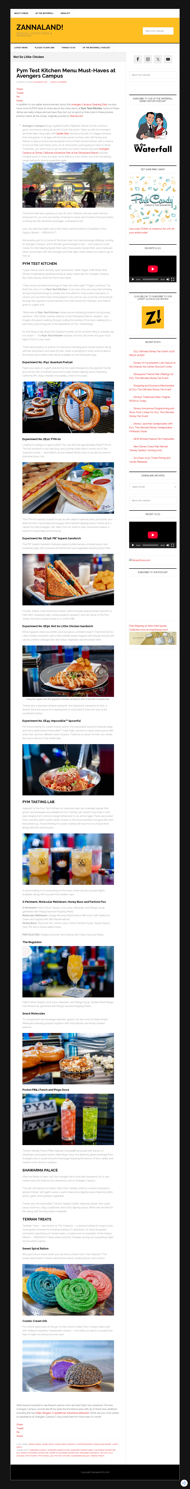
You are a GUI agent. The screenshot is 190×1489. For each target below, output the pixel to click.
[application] (152, 269)
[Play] (133, 279)
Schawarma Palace (80, 1456)
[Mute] (167, 279)
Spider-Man (62, 133)
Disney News (48, 1444)
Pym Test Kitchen (62, 1456)
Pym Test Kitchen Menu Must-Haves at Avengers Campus (65, 73)
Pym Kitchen (31, 1456)
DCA (18, 1453)
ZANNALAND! (39, 27)
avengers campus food (59, 1450)
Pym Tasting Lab (45, 1456)
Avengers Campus (38, 1450)
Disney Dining (35, 1444)
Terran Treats (97, 1456)
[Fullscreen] (172, 279)
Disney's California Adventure (64, 1453)
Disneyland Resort (102, 1444)
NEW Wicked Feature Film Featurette (153, 439)
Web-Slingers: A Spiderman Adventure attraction (62, 1413)
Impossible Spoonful (89, 1453)
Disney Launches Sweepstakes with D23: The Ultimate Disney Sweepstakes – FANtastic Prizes (151, 427)
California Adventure (104, 1450)
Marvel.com (76, 116)
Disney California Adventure (35, 1453)
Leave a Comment (58, 82)
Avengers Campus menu (82, 1450)
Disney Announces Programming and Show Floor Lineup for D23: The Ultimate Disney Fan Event (151, 412)
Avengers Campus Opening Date (89, 104)
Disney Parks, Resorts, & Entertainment (73, 1444)
